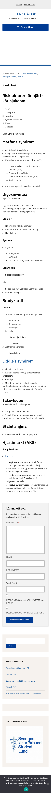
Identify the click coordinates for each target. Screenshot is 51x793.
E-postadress (12, 570)
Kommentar (12, 522)
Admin (19, 4)
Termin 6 (21, 77)
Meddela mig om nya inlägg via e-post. (25, 612)
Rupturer (9, 456)
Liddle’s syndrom (18, 361)
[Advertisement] (25, 46)
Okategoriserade (9, 77)
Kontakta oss (29, 4)
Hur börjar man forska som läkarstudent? (23, 693)
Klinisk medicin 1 (30, 74)
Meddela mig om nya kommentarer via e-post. (24, 601)
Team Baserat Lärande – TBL (18, 668)
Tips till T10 (11, 687)
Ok (26, 789)
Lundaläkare (26, 14)
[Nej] (48, 784)
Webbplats (11, 583)
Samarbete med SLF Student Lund (20, 681)
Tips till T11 (11, 674)
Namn (9, 557)
